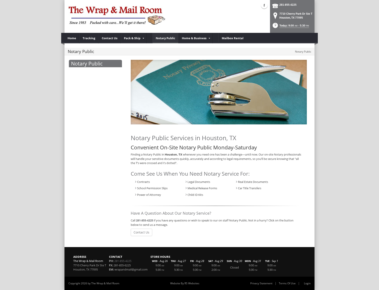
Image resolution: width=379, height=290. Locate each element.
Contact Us (141, 232)
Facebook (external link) (264, 5)
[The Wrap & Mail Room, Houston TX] (117, 15)
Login (307, 283)
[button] (290, 27)
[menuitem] (71, 38)
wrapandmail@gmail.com (131, 269)
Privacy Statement (261, 283)
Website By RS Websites (184, 283)
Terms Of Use (287, 283)
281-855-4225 (288, 4)
